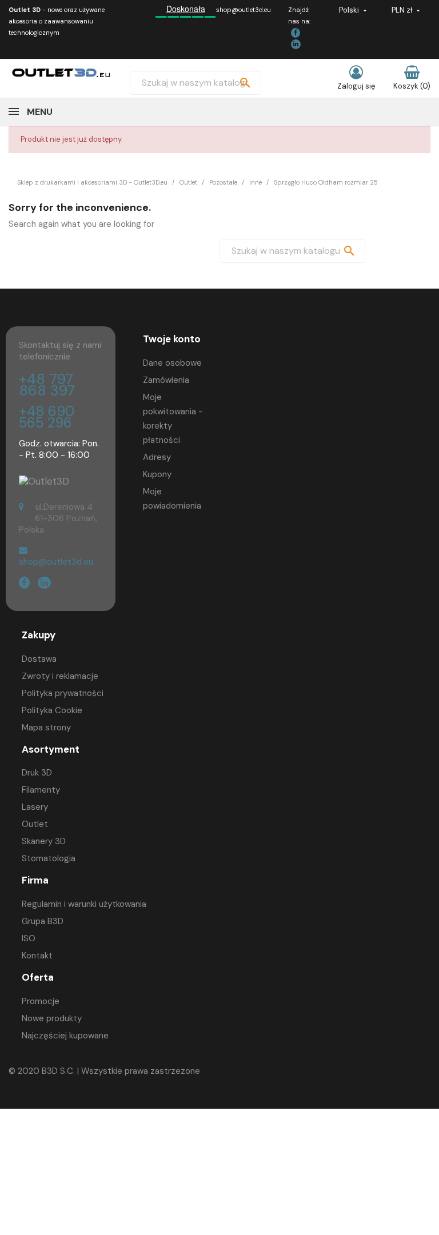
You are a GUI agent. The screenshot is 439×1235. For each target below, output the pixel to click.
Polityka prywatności (62, 693)
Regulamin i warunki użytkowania (84, 904)
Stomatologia (48, 858)
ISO (28, 938)
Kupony (157, 474)
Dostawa (39, 659)
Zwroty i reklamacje (60, 676)
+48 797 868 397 (47, 385)
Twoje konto (172, 339)
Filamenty (41, 790)
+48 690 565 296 (46, 416)
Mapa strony (46, 727)
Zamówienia (166, 380)
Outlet (35, 824)
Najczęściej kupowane (65, 1035)
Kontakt (37, 955)
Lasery (35, 807)
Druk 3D (37, 772)
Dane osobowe (172, 363)
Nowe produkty (52, 1018)
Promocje (40, 1001)
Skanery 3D (44, 841)
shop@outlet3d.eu (243, 10)
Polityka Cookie (52, 710)
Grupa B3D (42, 921)
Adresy (157, 457)
